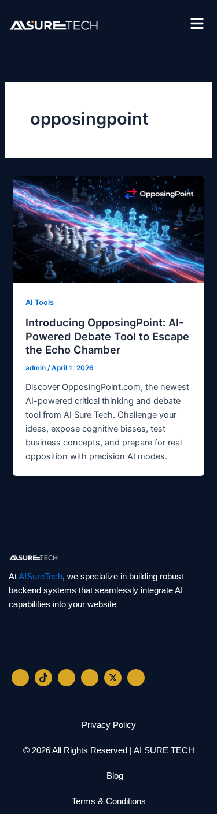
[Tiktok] (43, 677)
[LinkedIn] (66, 677)
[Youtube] (136, 677)
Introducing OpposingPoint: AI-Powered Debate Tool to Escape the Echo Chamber (107, 336)
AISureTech (40, 576)
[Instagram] (89, 677)
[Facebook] (20, 677)
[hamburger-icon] (194, 24)
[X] (113, 677)
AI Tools (39, 302)
